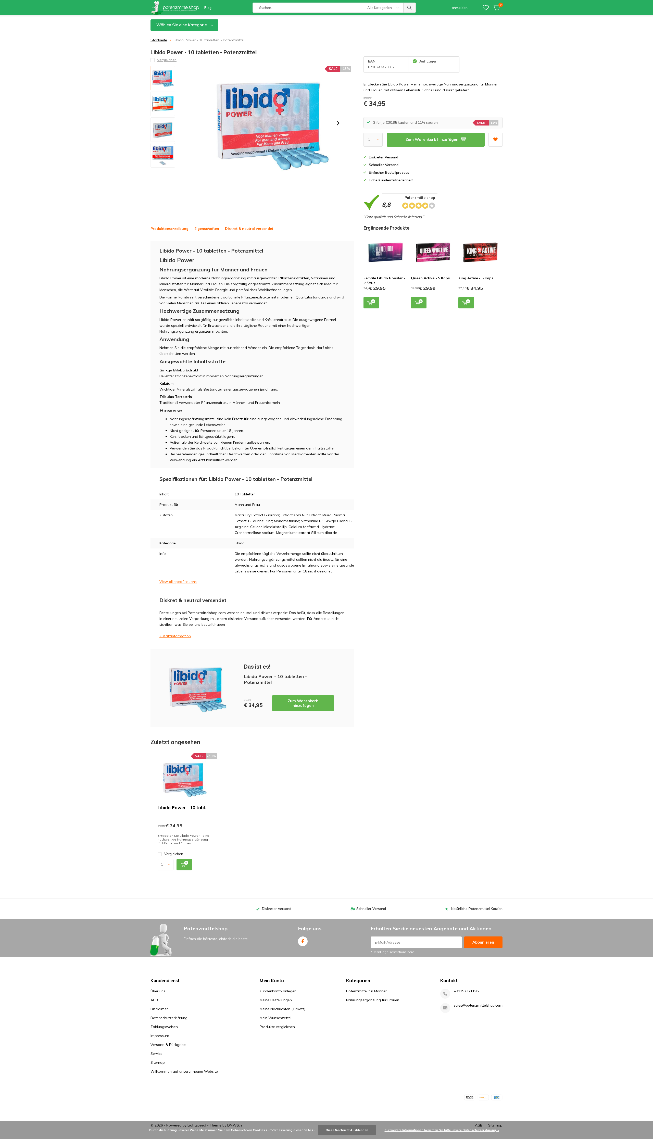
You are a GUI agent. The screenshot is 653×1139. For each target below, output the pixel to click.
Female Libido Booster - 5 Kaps (384, 280)
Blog (207, 8)
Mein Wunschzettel (275, 1018)
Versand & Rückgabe (168, 1044)
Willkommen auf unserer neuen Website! (184, 1071)
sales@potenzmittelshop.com (478, 1005)
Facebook (303, 941)
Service (156, 1053)
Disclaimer (159, 1009)
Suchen (410, 8)
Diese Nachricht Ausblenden (347, 1130)
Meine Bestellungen (276, 1000)
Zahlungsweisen (164, 1026)
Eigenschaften (206, 228)
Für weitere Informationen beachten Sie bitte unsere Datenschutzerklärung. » (442, 1130)
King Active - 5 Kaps (475, 278)
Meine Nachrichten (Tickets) (282, 1009)
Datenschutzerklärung (168, 1018)
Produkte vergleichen (277, 1026)
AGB (154, 1000)
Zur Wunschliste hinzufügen (495, 140)
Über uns (157, 991)
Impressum (159, 1035)
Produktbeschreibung (169, 228)
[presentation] (338, 123)
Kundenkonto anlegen (278, 991)
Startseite (158, 40)
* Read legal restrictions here (392, 952)
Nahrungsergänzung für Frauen (372, 1000)
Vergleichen (173, 854)
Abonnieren (483, 942)
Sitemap (157, 1062)
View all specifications (178, 581)
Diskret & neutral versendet (249, 228)
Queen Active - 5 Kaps (430, 278)
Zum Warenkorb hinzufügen (303, 703)
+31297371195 (466, 991)
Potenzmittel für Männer (366, 991)
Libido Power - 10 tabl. (182, 807)
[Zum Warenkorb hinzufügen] (184, 864)
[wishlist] (486, 7)
